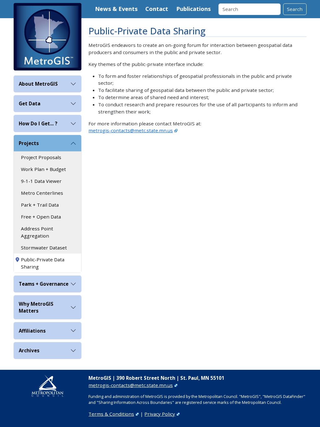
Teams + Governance (43, 284)
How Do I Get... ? (38, 123)
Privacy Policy (159, 414)
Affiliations (32, 331)
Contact (156, 9)
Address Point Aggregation (37, 232)
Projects (29, 143)
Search (294, 9)
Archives (29, 350)
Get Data (29, 103)
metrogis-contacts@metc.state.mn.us (130, 130)
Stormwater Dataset (44, 247)
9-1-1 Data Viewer (41, 181)
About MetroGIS (38, 84)
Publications (193, 9)
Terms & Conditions (111, 414)
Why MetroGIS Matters (36, 307)
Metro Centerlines (42, 193)
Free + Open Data (41, 217)
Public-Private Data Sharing (42, 263)
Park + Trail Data (40, 205)
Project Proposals (41, 157)
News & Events (116, 9)
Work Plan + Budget (43, 169)
